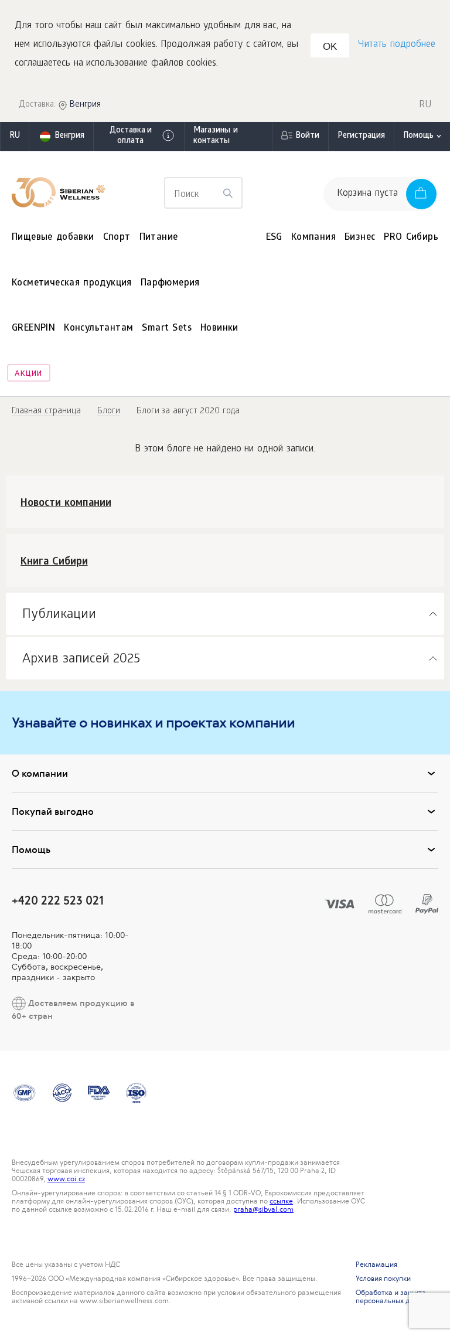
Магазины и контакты (215, 136)
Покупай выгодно (53, 811)
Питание (158, 237)
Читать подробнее (396, 44)
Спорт (117, 237)
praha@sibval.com (263, 1209)
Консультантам (98, 328)
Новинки (219, 328)
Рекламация (376, 1264)
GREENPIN (33, 328)
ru (14, 136)
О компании (40, 773)
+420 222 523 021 (58, 900)
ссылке (281, 1201)
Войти (307, 136)
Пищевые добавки (53, 237)
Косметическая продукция (72, 283)
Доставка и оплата (131, 136)
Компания (313, 237)
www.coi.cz (66, 1179)
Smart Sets (167, 328)
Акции (28, 374)
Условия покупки (383, 1278)
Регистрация (361, 136)
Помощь (418, 136)
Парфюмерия (170, 283)
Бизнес (360, 237)
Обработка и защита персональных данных (393, 1297)
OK (330, 46)
